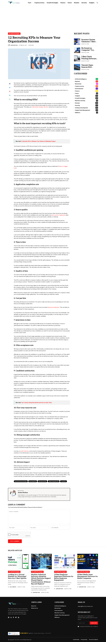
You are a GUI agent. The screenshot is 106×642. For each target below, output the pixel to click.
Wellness (86, 112)
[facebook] (8, 617)
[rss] (18, 617)
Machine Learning (86, 100)
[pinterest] (13, 617)
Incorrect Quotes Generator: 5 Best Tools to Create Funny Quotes (88, 43)
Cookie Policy (76, 639)
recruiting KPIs (32, 481)
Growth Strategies (14, 33)
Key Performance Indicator (21, 481)
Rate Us (30, 633)
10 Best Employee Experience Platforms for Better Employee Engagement (63, 577)
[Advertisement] (53, 17)
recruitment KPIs (42, 481)
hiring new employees (53, 307)
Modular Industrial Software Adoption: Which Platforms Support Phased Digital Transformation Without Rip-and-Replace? (41, 579)
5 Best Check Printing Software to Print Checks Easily (88, 60)
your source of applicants (58, 215)
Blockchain (86, 83)
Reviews (86, 103)
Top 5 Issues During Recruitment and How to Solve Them (36, 402)
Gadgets (86, 95)
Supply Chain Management (86, 110)
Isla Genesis (13, 586)
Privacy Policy (84, 639)
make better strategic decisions (40, 107)
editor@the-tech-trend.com (85, 606)
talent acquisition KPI (54, 481)
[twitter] (16, 617)
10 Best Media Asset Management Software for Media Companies (87, 576)
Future (86, 93)
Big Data (86, 81)
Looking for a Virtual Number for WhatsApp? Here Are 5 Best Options (17, 576)
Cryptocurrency (86, 86)
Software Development (86, 107)
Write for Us (34, 608)
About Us (33, 606)
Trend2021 (63, 481)
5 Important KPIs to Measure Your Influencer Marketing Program (38, 141)
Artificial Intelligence (86, 79)
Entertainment (86, 88)
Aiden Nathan (14, 45)
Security (86, 105)
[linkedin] (11, 617)
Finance (86, 91)
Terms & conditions (93, 639)
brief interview (25, 451)
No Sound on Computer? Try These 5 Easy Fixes (89, 50)
